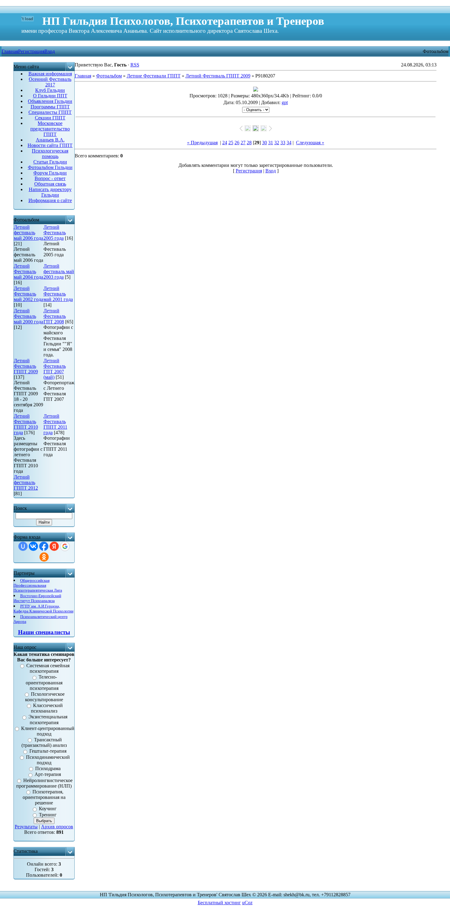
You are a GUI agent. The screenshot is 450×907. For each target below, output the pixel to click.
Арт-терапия (48, 774)
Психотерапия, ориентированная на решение (44, 797)
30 (264, 142)
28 (249, 142)
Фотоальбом (109, 75)
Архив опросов (57, 826)
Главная (83, 75)
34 (289, 142)
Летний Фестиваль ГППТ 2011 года (55, 424)
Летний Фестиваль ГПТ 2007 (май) (54, 369)
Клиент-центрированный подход (47, 731)
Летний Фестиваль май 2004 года (28, 271)
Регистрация (31, 51)
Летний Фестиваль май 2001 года (58, 294)
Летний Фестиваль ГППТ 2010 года (26, 424)
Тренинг (48, 814)
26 (236, 142)
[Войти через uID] (23, 546)
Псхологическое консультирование (45, 696)
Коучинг (48, 808)
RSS (134, 64)
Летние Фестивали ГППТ (154, 75)
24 (224, 142)
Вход (49, 51)
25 (230, 142)
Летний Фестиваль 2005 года (54, 232)
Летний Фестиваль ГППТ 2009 (26, 366)
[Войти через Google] (65, 546)
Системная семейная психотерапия (47, 668)
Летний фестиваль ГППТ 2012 (26, 482)
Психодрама (48, 768)
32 (276, 142)
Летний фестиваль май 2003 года (58, 271)
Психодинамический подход (48, 760)
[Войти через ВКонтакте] (33, 546)
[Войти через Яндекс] (54, 546)
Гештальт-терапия (47, 751)
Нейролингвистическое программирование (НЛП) (44, 783)
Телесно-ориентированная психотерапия (44, 683)
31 (270, 142)
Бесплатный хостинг (219, 902)
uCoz (247, 902)
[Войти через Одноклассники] (44, 557)
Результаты (26, 826)
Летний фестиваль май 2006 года (28, 232)
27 (243, 142)
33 (282, 142)
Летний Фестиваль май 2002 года (28, 294)
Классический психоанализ (47, 708)
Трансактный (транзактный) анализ (44, 742)
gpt (285, 102)
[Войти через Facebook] (43, 546)
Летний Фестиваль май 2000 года (28, 316)
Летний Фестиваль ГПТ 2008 (54, 316)
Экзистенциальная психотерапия (47, 719)
